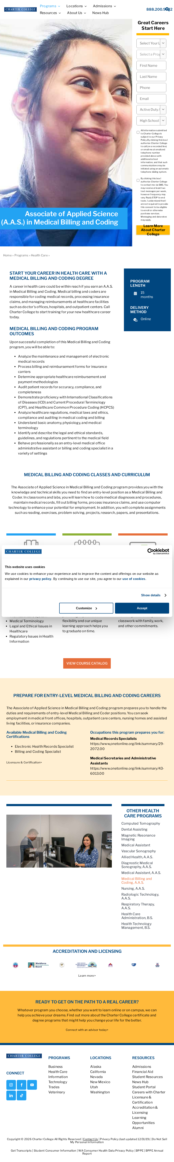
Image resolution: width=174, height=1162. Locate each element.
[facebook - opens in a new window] (21, 1085)
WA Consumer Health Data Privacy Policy (106, 1150)
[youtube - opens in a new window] (32, 1085)
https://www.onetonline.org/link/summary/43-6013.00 (127, 771)
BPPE (140, 1150)
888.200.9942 (159, 9)
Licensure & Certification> (24, 762)
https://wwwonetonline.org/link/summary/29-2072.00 (127, 746)
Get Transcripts (21, 1150)
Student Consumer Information (55, 1150)
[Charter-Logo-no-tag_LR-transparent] (20, 9)
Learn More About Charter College (153, 230)
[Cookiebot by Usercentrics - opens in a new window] (150, 551)
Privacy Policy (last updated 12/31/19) (125, 1139)
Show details (150, 595)
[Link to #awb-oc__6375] (165, 10)
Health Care (39, 255)
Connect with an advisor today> (87, 1029)
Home (7, 255)
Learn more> (87, 975)
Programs (21, 255)
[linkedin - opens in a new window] (11, 1095)
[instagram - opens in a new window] (11, 1085)
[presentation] (151, 87)
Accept (142, 608)
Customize (84, 608)
